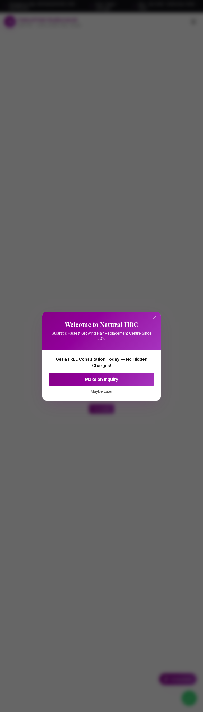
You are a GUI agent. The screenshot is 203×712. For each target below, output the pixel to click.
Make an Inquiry (101, 379)
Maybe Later (102, 391)
